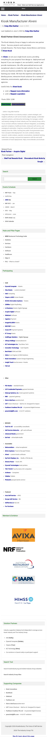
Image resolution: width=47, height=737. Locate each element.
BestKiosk (9, 693)
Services (7, 243)
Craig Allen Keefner (11, 26)
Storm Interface (11, 703)
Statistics (8, 240)
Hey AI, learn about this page (23, 736)
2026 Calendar (9, 221)
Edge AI (7, 258)
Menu (23, 8)
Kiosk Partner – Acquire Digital (13, 151)
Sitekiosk (9, 696)
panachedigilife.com (12, 714)
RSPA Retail (8, 218)
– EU (13, 499)
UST (7, 707)
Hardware (8, 247)
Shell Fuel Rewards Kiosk (12, 158)
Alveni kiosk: (17, 87)
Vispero (8, 645)
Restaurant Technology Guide (18, 236)
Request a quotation (17, 94)
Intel (7, 637)
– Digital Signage (16, 337)
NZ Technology (10, 648)
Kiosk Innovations (11, 689)
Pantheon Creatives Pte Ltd (14, 711)
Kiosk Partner (6, 104)
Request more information (20, 91)
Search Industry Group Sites (12, 674)
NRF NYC (8, 203)
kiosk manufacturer (18, 104)
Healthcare (8, 254)
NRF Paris (8, 193)
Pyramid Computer (11, 641)
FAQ (6, 261)
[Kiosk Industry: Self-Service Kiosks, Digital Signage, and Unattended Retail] (23, 6)
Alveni (5, 57)
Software (8, 251)
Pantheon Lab (10, 700)
